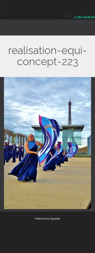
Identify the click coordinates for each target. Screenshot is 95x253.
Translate (84, 16)
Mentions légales (47, 218)
